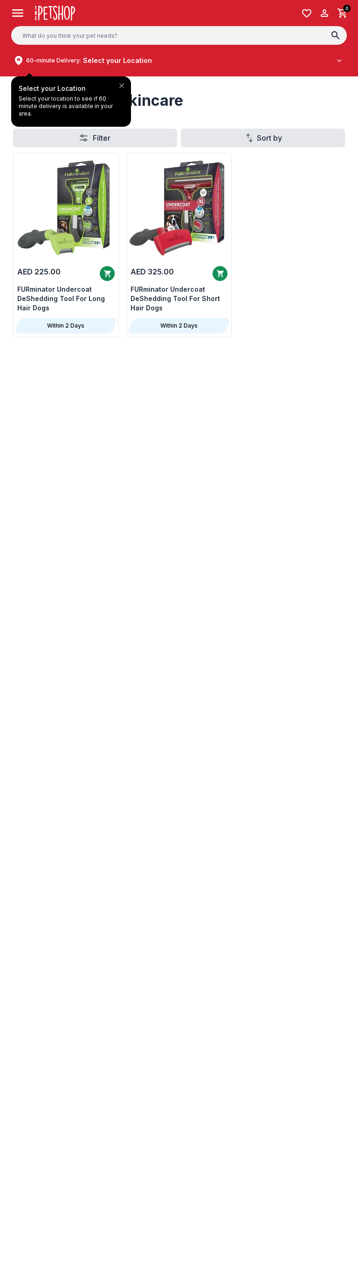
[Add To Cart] (220, 273)
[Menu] (17, 13)
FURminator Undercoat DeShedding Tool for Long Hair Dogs (61, 298)
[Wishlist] (306, 13)
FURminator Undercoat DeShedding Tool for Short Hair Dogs (175, 298)
